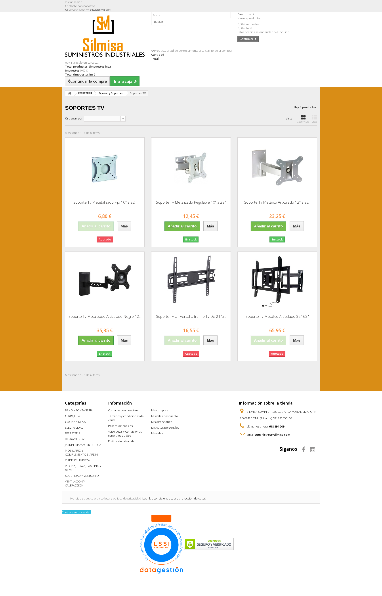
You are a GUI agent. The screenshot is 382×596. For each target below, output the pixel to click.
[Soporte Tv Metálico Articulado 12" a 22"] (277, 167)
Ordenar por (74, 118)
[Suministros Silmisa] (105, 36)
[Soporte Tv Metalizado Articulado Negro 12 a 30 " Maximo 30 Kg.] (104, 281)
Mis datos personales (165, 427)
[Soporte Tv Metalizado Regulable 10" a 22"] (191, 167)
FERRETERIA (72, 433)
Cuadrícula (303, 121)
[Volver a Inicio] (69, 93)
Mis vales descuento (164, 416)
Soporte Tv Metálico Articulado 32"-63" (277, 316)
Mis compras (159, 410)
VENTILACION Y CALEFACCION (75, 483)
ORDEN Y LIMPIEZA (77, 460)
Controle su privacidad (76, 512)
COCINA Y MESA (75, 422)
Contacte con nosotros (80, 6)
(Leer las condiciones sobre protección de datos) (174, 498)
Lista (314, 121)
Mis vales (157, 433)
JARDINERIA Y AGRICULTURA (83, 445)
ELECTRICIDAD (74, 427)
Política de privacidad (122, 441)
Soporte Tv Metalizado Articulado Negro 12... (105, 316)
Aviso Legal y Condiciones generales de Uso (125, 433)
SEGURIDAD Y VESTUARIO (82, 476)
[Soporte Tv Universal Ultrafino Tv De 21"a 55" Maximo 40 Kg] (191, 281)
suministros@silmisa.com (272, 435)
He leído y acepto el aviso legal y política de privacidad (105, 498)
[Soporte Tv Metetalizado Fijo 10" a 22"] (104, 167)
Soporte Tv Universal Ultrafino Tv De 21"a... (191, 316)
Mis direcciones (161, 422)
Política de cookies (120, 426)
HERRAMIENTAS (75, 439)
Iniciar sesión (73, 2)
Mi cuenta (161, 403)
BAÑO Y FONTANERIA (79, 410)
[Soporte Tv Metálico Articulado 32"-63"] (277, 281)
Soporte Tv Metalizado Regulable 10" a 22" (191, 202)
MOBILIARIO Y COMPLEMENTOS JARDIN (81, 452)
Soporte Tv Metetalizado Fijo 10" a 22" (104, 202)
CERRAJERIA (72, 416)
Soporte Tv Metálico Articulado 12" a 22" (277, 202)
